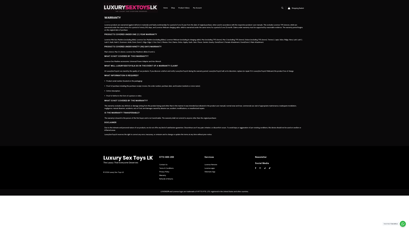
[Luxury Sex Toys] (130, 8)
